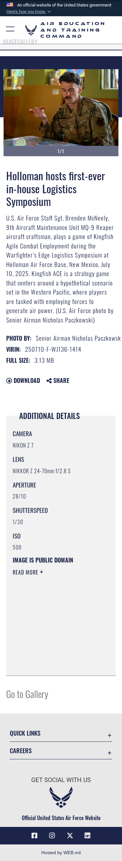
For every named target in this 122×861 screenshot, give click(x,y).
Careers (21, 750)
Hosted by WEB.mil (61, 852)
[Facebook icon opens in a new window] (34, 836)
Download (26, 380)
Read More (26, 572)
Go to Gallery (27, 694)
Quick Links (25, 733)
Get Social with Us (61, 780)
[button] (29, 11)
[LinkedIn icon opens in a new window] (87, 836)
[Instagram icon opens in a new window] (52, 836)
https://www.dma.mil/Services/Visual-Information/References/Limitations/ (52, 654)
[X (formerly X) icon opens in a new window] (70, 836)
